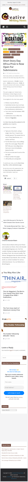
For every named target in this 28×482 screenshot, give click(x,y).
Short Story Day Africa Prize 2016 (7, 192)
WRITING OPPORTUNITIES (8, 57)
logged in (11, 350)
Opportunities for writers (14, 49)
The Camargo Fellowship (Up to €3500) (15, 5)
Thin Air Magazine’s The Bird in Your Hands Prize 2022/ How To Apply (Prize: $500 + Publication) (13, 294)
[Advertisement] (14, 428)
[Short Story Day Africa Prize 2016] (7, 188)
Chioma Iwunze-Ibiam (15, 73)
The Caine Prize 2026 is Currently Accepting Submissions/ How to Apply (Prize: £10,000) (17, 195)
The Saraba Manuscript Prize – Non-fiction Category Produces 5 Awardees (14, 227)
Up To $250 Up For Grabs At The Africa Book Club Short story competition (7, 209)
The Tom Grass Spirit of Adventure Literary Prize (11, 309)
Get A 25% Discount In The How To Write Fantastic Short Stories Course (13, 221)
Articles (5, 49)
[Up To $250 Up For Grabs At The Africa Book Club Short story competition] (7, 203)
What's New (6, 51)
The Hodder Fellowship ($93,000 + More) (11, 335)
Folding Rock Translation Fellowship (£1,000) (13, 455)
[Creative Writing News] (14, 8)
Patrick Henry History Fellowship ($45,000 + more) (14, 458)
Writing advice (20, 51)
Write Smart (12, 51)
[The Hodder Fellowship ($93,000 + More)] (14, 319)
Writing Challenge (15, 54)
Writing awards (7, 54)
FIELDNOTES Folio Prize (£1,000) (9, 453)
